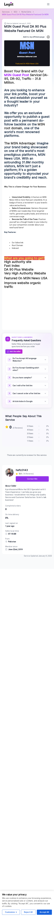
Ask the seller (15, 351)
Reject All (28, 912)
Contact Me (32, 479)
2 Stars (30, 437)
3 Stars (30, 433)
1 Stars (30, 441)
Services (6, 12)
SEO (15, 12)
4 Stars (30, 430)
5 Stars (30, 426)
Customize (10, 912)
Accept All (44, 912)
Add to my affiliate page (33, 37)
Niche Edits (26, 12)
